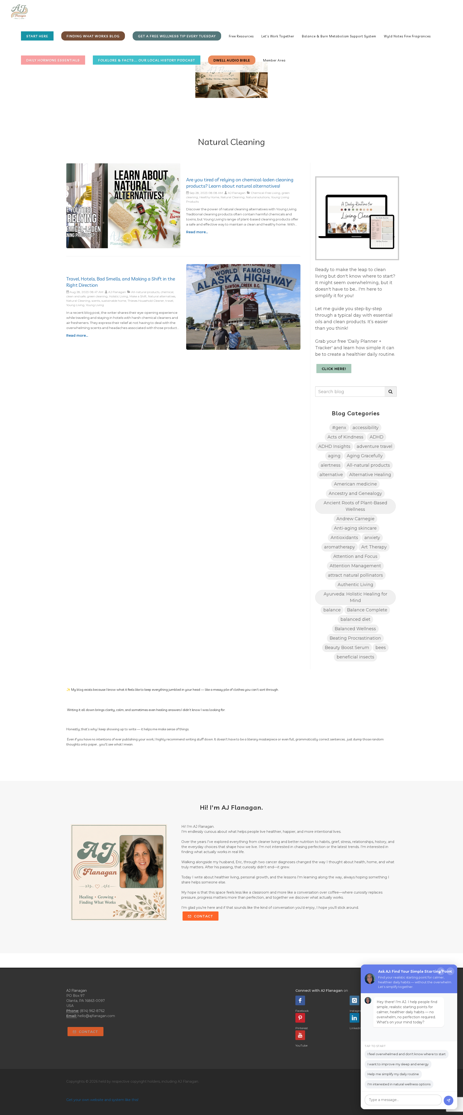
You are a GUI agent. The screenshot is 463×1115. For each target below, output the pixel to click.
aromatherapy (339, 547)
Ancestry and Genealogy (355, 493)
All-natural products (368, 465)
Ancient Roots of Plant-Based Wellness (355, 506)
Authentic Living (355, 584)
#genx (339, 427)
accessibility (366, 427)
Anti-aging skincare (355, 528)
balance (332, 610)
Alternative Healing (370, 474)
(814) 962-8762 (92, 1011)
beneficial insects (355, 657)
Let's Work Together (277, 36)
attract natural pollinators (355, 575)
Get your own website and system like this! (102, 1100)
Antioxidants (344, 537)
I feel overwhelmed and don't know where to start (407, 1054)
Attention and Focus (355, 556)
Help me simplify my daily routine (393, 1074)
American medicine (355, 484)
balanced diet (355, 619)
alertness (330, 465)
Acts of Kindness (345, 437)
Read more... (197, 232)
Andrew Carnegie (355, 518)
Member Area (274, 60)
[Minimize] (450, 971)
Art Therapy (374, 547)
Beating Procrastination (355, 638)
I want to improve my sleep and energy (398, 1064)
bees (380, 647)
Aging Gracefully (365, 455)
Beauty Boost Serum (347, 647)
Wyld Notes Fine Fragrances (407, 36)
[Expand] (441, 971)
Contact (203, 916)
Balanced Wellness (355, 628)
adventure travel (374, 446)
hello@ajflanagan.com (96, 1016)
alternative (331, 474)
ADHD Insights (334, 446)
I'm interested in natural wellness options (399, 1084)
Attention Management (355, 565)
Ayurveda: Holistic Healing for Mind (355, 597)
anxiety (372, 537)
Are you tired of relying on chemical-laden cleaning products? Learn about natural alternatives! (239, 183)
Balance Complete (367, 610)
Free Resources (241, 36)
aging (334, 455)
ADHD (376, 437)
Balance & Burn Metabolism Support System (339, 36)
